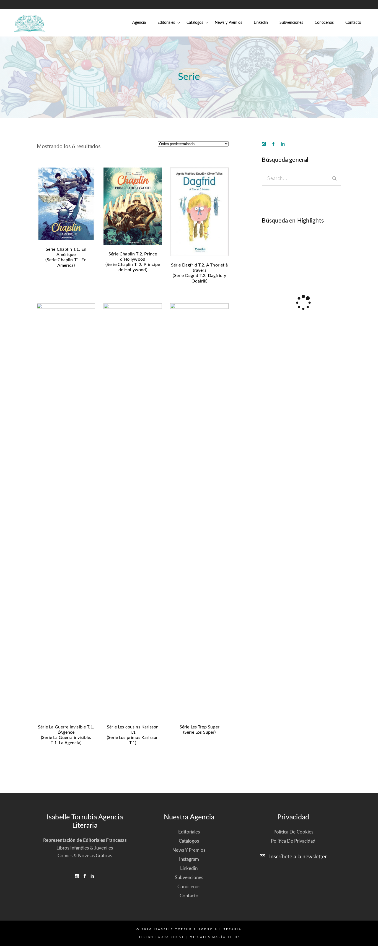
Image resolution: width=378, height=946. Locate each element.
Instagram (189, 859)
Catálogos (189, 841)
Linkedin (189, 868)
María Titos (226, 937)
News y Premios (188, 850)
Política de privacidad (293, 841)
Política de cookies (293, 832)
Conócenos (188, 886)
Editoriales (189, 832)
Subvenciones (189, 877)
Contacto (189, 895)
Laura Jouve (170, 937)
